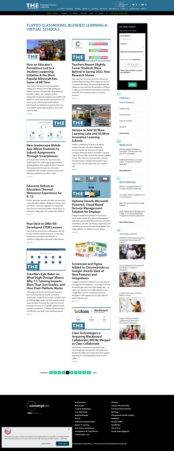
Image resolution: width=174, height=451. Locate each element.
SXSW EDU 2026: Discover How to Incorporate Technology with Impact (132, 240)
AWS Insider (79, 405)
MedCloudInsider (81, 415)
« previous (44, 372)
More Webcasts (125, 170)
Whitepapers (127, 182)
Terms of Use (99, 444)
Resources (113, 8)
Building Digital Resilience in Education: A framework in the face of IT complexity (130, 151)
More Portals (124, 133)
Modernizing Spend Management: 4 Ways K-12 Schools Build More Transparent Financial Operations (132, 213)
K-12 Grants (74, 13)
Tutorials (64, 13)
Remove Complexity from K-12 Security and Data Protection (130, 187)
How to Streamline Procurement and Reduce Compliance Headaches (131, 267)
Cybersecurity (124, 108)
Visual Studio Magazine (120, 431)
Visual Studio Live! (82, 434)
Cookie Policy (87, 444)
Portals (124, 98)
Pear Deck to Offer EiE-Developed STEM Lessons (44, 225)
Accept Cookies (62, 443)
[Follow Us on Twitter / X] (139, 4)
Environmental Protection (121, 409)
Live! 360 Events (81, 412)
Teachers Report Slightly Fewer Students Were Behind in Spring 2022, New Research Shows (91, 69)
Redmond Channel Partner (85, 421)
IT (106, 13)
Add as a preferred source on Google (123, 4)
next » (95, 372)
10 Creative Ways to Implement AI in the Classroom (131, 196)
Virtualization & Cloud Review (86, 431)
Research (95, 8)
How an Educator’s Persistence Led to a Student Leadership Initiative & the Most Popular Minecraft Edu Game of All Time (42, 73)
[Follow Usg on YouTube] (143, 5)
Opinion (77, 8)
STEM (91, 13)
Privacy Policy (136, 59)
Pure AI (77, 418)
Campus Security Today (120, 405)
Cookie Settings (45, 443)
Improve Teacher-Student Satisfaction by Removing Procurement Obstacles (129, 320)
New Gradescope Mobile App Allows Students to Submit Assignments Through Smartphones (44, 150)
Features (69, 8)
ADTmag (114, 402)
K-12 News (60, 8)
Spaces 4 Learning (82, 425)
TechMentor (115, 425)
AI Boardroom (80, 402)
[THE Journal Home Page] (41, 6)
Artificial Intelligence (127, 102)
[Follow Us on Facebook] (136, 4)
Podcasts (103, 8)
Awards (85, 8)
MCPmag (114, 412)
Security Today (116, 421)
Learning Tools (124, 114)
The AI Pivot (115, 428)
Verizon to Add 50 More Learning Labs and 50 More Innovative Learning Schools (90, 135)
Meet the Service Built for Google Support (131, 204)
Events (123, 8)
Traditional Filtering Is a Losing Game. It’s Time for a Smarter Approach (130, 162)
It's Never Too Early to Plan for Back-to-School (130, 294)
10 (89, 372)
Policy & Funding (125, 121)
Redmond (115, 418)
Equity (101, 13)
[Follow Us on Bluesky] (133, 5)
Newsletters (134, 8)
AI (96, 13)
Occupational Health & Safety (122, 415)
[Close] (69, 429)
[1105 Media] (39, 424)
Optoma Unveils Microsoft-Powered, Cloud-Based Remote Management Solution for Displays (90, 206)
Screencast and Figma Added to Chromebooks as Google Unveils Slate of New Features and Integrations (90, 271)
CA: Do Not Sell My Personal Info (115, 444)
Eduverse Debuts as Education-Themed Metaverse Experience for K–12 (44, 191)
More (143, 8)
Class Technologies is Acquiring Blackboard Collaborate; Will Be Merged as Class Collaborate (91, 338)
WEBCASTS (125, 145)
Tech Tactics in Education (84, 428)
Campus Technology (83, 409)
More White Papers (126, 222)
